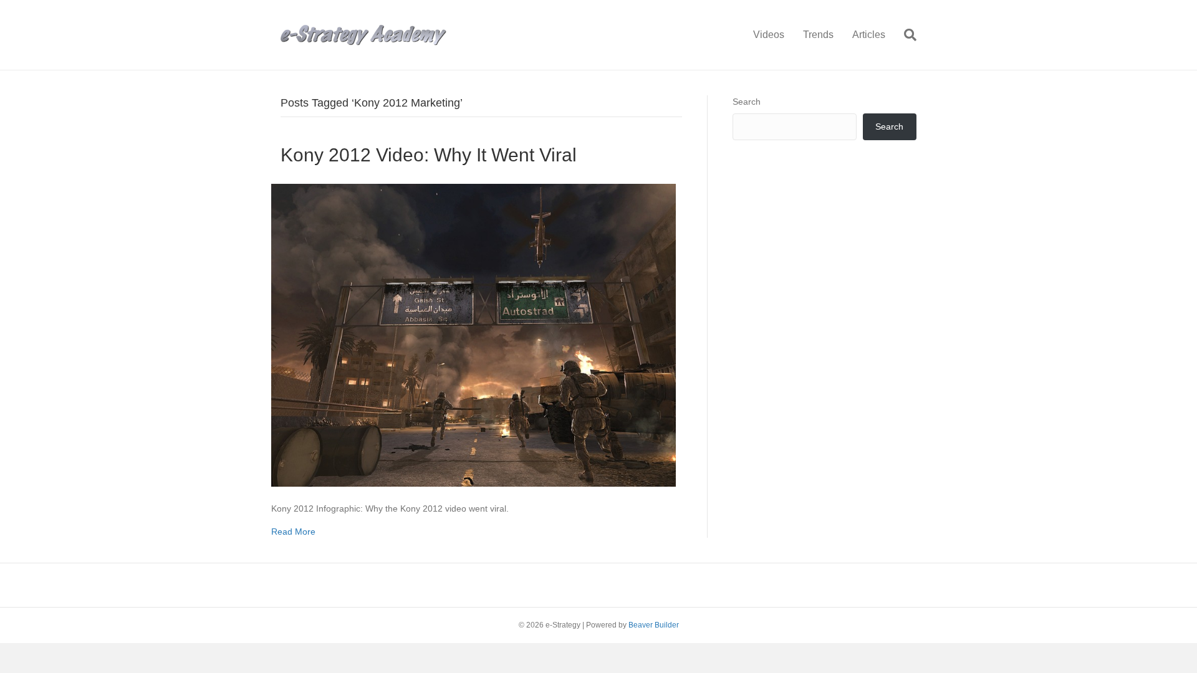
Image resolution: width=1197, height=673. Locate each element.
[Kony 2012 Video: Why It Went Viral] (473, 335)
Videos (768, 34)
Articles (868, 34)
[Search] (905, 35)
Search (747, 102)
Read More (293, 532)
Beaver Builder (653, 625)
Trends (818, 34)
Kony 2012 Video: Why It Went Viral (429, 155)
